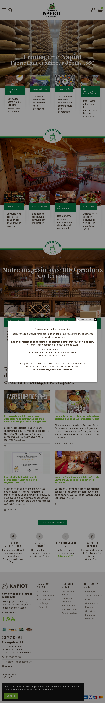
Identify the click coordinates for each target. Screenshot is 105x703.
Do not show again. (86, 320)
